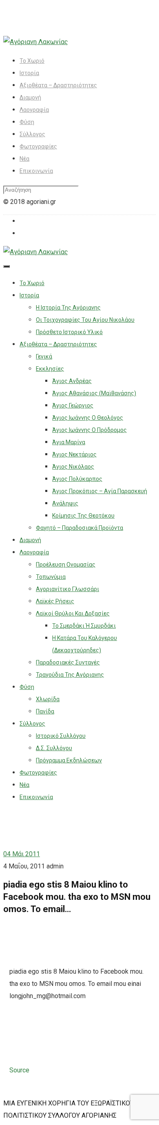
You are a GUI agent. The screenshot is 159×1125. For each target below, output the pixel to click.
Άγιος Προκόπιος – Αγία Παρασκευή (99, 491)
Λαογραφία (34, 109)
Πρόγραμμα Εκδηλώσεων (69, 760)
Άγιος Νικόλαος (73, 466)
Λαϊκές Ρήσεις (55, 601)
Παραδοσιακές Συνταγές (68, 662)
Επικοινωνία (36, 171)
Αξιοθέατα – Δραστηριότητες (58, 85)
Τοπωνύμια (51, 577)
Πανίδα (45, 711)
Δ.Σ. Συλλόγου (54, 748)
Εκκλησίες (50, 368)
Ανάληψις (65, 503)
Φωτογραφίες (38, 146)
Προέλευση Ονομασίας (65, 564)
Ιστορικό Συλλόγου (61, 736)
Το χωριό (32, 61)
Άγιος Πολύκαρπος (77, 479)
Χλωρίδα (48, 699)
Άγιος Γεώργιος (72, 405)
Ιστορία (29, 73)
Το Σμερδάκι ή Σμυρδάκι (84, 625)
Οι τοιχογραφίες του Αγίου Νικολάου (85, 320)
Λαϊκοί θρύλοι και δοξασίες (73, 613)
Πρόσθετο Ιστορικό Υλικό (69, 332)
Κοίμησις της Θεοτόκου (83, 515)
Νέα (24, 158)
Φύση (27, 122)
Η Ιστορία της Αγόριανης (68, 307)
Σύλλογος (32, 134)
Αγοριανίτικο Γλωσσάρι (67, 589)
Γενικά (44, 356)
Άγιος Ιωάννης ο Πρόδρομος (89, 430)
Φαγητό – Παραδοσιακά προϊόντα (79, 528)
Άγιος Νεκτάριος (74, 454)
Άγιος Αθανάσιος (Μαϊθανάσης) (94, 393)
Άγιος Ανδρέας (72, 381)
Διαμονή (30, 97)
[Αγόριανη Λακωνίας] (35, 42)
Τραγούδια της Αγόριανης (70, 674)
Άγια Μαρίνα (68, 442)
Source (19, 1070)
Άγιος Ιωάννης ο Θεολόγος (87, 417)
